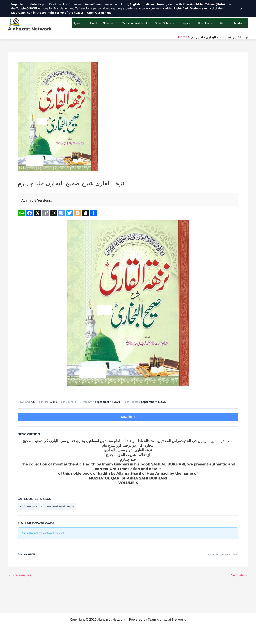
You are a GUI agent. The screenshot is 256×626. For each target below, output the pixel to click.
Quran (78, 23)
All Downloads (28, 506)
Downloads (205, 23)
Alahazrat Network (29, 29)
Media (238, 23)
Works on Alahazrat (134, 23)
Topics (186, 23)
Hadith (94, 23)
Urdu (223, 23)
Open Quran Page (99, 12)
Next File (239, 575)
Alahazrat (108, 23)
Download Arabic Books (59, 506)
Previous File (19, 575)
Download (128, 417)
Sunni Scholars (164, 23)
